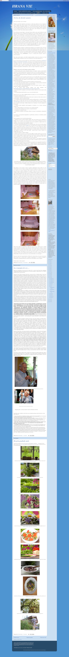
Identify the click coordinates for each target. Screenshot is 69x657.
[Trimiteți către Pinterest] (34, 262)
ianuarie (51, 297)
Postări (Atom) (20, 639)
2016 (50, 273)
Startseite (15, 11)
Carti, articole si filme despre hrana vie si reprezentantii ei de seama (24, 12)
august (51, 283)
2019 (50, 269)
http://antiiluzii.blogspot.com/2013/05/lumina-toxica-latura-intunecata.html (26, 88)
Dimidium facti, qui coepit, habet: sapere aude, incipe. (51, 53)
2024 (50, 263)
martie (51, 294)
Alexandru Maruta (17, 101)
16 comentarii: (25, 634)
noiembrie (51, 279)
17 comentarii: (25, 435)
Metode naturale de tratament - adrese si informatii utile (41, 11)
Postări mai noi (16, 637)
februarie (51, 296)
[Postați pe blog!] (31, 262)
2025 (50, 261)
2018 (50, 270)
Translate (51, 150)
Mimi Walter (51, 204)
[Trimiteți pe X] (32, 262)
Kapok (27, 125)
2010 (50, 301)
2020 (50, 268)
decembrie (51, 278)
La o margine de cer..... (21, 268)
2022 (50, 265)
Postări (50, 164)
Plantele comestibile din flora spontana (25, 11)
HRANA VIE (22, 6)
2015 (50, 274)
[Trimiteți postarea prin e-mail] (29, 262)
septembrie (51, 282)
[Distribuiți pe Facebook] (33, 262)
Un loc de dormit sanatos (22, 18)
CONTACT (39, 12)
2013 (50, 277)
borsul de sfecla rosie (21, 559)
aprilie (51, 293)
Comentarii (51, 166)
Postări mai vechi (43, 637)
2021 (50, 267)
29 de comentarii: (25, 262)
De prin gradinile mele (21, 441)
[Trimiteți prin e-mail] (30, 262)
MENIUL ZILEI (45, 12)
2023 (50, 264)
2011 (50, 300)
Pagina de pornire (30, 637)
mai (50, 286)
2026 (50, 260)
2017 (50, 272)
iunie (51, 284)
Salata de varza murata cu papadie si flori (27, 526)
